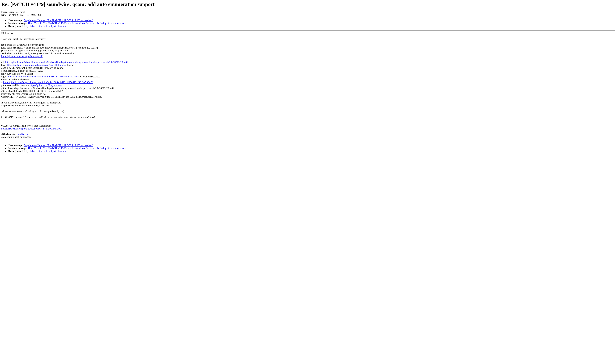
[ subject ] (52, 26)
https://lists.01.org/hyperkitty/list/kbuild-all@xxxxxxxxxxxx (31, 128)
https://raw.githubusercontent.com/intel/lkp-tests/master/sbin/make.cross (43, 76)
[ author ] (62, 26)
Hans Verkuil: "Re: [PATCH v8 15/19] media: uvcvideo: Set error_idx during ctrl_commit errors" (77, 23)
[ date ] (33, 26)
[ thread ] (42, 26)
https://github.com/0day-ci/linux (46, 85)
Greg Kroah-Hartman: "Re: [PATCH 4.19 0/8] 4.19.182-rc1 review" (58, 20)
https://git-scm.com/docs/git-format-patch (22, 56)
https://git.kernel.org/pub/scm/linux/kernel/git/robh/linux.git (37, 65)
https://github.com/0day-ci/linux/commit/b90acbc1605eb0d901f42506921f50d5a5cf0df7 (48, 82)
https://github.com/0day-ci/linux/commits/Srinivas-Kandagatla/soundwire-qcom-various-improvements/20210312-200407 (66, 62)
